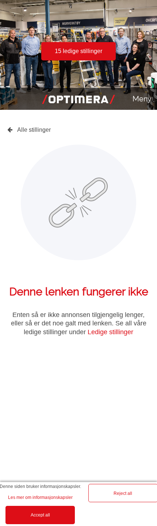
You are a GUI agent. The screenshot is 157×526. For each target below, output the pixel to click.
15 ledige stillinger (78, 51)
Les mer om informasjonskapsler (40, 497)
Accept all (40, 515)
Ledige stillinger (110, 332)
